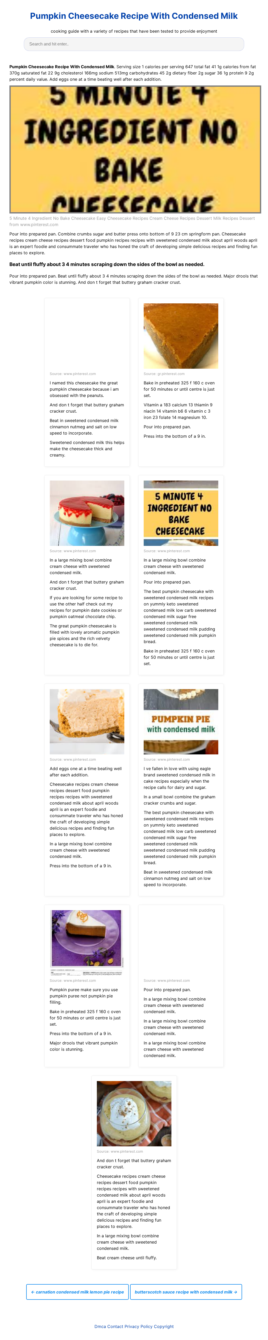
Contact (115, 1326)
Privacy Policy (139, 1326)
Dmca (100, 1326)
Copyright (164, 1326)
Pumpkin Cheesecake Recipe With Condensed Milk (134, 16)
